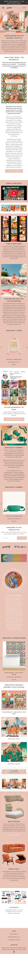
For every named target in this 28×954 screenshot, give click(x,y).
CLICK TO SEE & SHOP (14, 834)
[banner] (14, 8)
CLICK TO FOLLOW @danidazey (14, 419)
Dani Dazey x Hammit (14, 487)
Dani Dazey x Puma (14, 330)
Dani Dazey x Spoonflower (14, 638)
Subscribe (22, 538)
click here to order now (14, 171)
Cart (24, 7)
